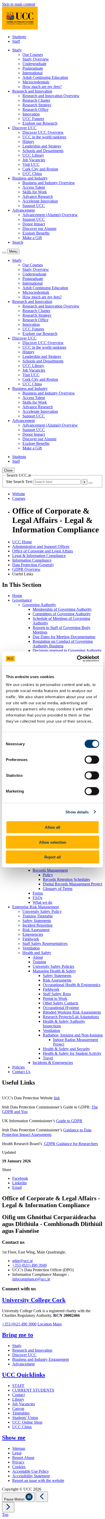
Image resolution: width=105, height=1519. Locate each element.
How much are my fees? (42, 86)
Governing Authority (39, 605)
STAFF (18, 1385)
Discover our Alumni (39, 228)
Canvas (18, 1408)
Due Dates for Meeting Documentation (64, 637)
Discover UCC (24, 1355)
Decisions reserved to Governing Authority (67, 650)
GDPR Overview (26, 569)
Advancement (23, 1364)
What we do (42, 902)
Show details (77, 812)
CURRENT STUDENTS (33, 1390)
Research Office (35, 109)
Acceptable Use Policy (30, 1471)
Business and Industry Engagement (40, 1359)
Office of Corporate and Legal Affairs (42, 551)
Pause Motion (14, 1499)
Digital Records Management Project (72, 884)
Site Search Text (19, 481)
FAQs (37, 898)
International (32, 73)
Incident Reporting (37, 925)
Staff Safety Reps (57, 994)
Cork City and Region (40, 169)
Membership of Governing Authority (62, 609)
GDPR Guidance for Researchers (70, 1144)
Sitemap (18, 1448)
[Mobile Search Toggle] (4, 252)
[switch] (92, 760)
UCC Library (33, 155)
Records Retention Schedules (66, 879)
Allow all (52, 827)
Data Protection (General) (33, 565)
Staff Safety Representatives (45, 943)
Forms (38, 893)
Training (39, 962)
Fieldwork (30, 939)
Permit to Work (55, 998)
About (38, 957)
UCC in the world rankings (44, 137)
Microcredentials (35, 82)
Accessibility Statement (31, 1476)
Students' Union (25, 1417)
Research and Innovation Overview (51, 96)
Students (19, 37)
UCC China (32, 173)
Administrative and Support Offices (40, 546)
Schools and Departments (42, 151)
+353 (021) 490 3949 (29, 1265)
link (57, 1098)
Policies (18, 1067)
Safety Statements (36, 920)
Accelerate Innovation (40, 201)
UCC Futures (33, 118)
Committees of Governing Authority (62, 614)
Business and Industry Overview (48, 183)
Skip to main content (18, 4)
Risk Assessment (35, 930)
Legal (16, 1453)
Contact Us (21, 1072)
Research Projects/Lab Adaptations (71, 1017)
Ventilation (31, 948)
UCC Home (22, 542)
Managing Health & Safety (54, 971)
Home (17, 595)
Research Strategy (36, 105)
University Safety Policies (53, 966)
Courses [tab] (18, 498)
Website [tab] (18, 494)
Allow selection (52, 842)
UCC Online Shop (27, 1422)
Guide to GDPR (69, 1121)
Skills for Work (34, 192)
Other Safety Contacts (60, 1003)
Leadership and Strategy (41, 146)
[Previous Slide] (42, 1497)
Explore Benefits (35, 233)
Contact (18, 1395)
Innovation (31, 114)
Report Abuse (23, 1457)
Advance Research (37, 196)
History (28, 141)
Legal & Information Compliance (39, 555)
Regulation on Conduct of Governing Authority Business (63, 643)
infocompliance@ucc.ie (31, 1279)
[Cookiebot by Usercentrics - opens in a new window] (77, 658)
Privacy (18, 1462)
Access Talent (33, 187)
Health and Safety (36, 953)
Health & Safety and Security (66, 1049)
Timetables (21, 1413)
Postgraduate (32, 68)
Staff (16, 41)
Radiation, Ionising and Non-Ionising (73, 1035)
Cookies (18, 1467)
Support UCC (33, 205)
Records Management (50, 870)
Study (17, 1345)
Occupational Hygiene (61, 1007)
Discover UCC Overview (43, 132)
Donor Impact (33, 224)
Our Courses (32, 54)
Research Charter (36, 100)
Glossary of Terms (57, 888)
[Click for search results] (90, 483)
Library (18, 1399)
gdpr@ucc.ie (22, 1261)
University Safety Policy (42, 911)
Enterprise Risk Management (35, 907)
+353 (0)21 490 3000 (19, 1324)
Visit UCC (31, 164)
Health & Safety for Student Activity (72, 1053)
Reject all (52, 857)
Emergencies (32, 934)
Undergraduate (34, 64)
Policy (48, 875)
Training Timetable (37, 916)
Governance (22, 600)
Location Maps (49, 1324)
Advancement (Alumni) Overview (50, 215)
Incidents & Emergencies (53, 1062)
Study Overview (35, 59)
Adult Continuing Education (45, 77)
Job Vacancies (33, 160)
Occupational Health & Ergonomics (71, 985)
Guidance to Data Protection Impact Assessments (46, 1132)
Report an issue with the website (38, 1480)
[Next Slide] (8, 1507)
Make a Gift (32, 238)
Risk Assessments (57, 980)
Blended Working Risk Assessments (72, 1012)
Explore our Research (39, 123)
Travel (48, 1058)
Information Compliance (31, 560)
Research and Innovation (32, 1350)
